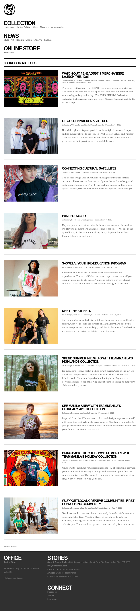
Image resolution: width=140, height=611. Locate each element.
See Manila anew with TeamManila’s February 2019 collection (91, 407)
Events (48, 40)
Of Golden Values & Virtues (85, 120)
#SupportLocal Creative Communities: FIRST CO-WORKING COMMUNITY (98, 502)
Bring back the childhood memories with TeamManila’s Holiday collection (96, 454)
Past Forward (74, 215)
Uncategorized (87, 220)
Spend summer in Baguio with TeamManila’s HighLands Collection (97, 360)
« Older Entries (10, 547)
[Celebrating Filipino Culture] (9, 14)
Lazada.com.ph (54, 569)
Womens (44, 27)
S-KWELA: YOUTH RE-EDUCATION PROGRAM (94, 263)
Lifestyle (38, 40)
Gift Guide (75, 125)
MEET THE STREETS (76, 310)
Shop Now (9, 52)
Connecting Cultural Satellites (89, 168)
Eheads (86, 81)
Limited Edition (23, 27)
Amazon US (53, 573)
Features (86, 315)
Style (6, 40)
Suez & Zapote (68, 83)
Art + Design (17, 40)
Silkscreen (101, 460)
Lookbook (9, 27)
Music (29, 40)
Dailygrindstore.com (57, 566)
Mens (35, 27)
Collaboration (67, 81)
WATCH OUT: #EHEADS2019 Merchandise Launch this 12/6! (93, 75)
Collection (78, 81)
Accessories (58, 27)
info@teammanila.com (13, 578)
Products (130, 81)
